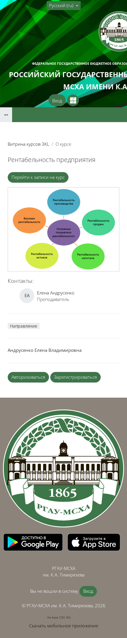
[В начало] (63, 468)
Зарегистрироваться (75, 377)
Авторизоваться (28, 377)
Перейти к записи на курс (38, 177)
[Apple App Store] (94, 542)
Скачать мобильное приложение (63, 626)
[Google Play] (33, 542)
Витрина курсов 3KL (28, 144)
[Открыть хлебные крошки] (6, 114)
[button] (64, 5)
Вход (57, 100)
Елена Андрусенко (55, 293)
